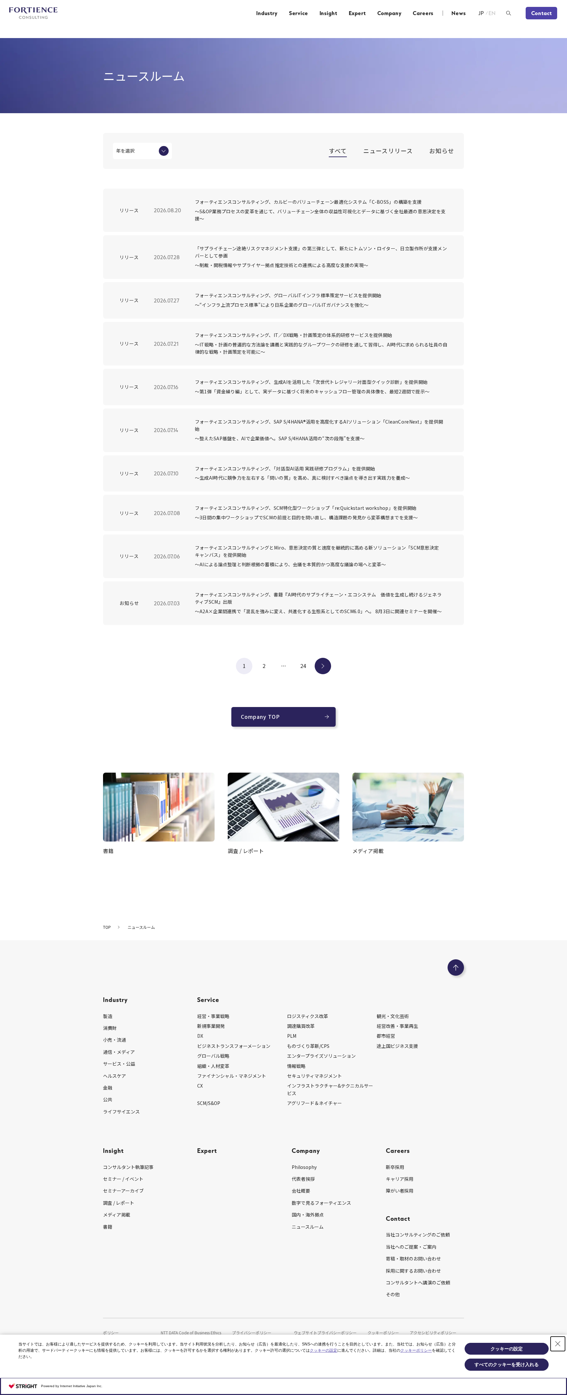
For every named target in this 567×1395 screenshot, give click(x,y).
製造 (107, 1016)
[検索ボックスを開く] (508, 13)
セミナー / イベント (123, 1179)
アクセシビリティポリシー (433, 1332)
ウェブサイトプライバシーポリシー (325, 1332)
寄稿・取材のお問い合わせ (413, 1258)
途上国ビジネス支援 (397, 1046)
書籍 (107, 1226)
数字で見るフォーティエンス (321, 1202)
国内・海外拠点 (308, 1214)
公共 (107, 1099)
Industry (267, 13)
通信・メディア (119, 1052)
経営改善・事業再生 (397, 1026)
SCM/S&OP (208, 1103)
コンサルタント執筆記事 (128, 1167)
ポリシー (111, 1332)
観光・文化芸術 (393, 1016)
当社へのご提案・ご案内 (411, 1246)
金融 (107, 1087)
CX (200, 1085)
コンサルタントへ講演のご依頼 (418, 1282)
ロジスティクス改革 (307, 1016)
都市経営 (386, 1035)
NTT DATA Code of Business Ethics (191, 1332)
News (459, 13)
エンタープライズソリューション (321, 1055)
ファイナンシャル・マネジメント (231, 1075)
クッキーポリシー (383, 1332)
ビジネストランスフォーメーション (233, 1046)
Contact (541, 13)
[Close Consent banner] (558, 1344)
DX (200, 1035)
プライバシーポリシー (251, 1332)
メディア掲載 (116, 1214)
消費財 (110, 1028)
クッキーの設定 (323, 1350)
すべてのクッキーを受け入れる (506, 1364)
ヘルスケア (114, 1075)
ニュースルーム (308, 1226)
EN (492, 13)
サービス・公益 (119, 1063)
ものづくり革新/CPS (308, 1046)
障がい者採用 (399, 1190)
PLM (291, 1035)
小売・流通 (114, 1039)
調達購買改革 (301, 1026)
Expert (357, 13)
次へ (323, 666)
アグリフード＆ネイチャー (314, 1103)
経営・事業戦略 (213, 1016)
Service (298, 13)
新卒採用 (395, 1167)
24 (303, 666)
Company (389, 13)
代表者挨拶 (303, 1179)
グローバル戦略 (213, 1055)
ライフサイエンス (121, 1111)
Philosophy (304, 1167)
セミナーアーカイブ (123, 1190)
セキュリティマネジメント (314, 1075)
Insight (328, 13)
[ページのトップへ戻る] (456, 967)
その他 (393, 1294)
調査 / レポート (118, 1202)
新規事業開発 (211, 1026)
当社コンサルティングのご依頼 (418, 1234)
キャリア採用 (399, 1179)
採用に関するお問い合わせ (413, 1270)
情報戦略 (296, 1066)
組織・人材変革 (213, 1066)
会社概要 (301, 1190)
